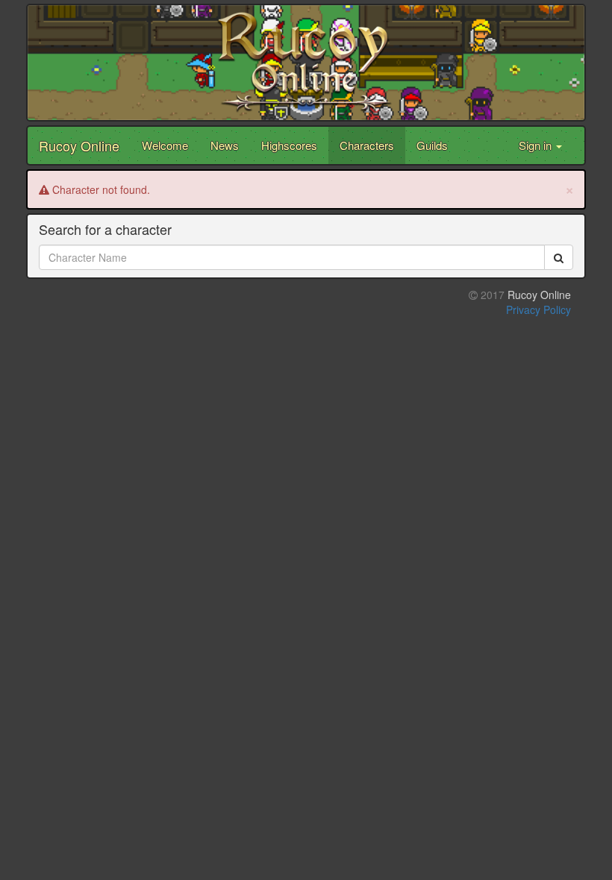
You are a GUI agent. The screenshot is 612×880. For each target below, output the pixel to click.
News (224, 145)
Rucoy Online (79, 145)
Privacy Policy (538, 309)
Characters (367, 145)
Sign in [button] (537, 145)
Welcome (165, 145)
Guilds (432, 145)
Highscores (289, 145)
